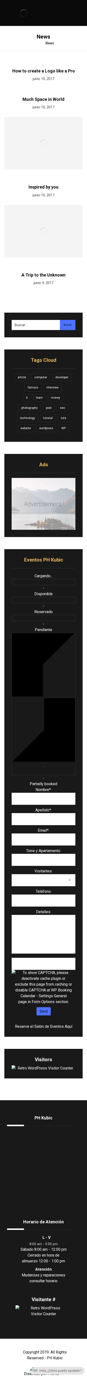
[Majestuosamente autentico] (23, 13)
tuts (63, 418)
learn (39, 397)
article (22, 377)
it (27, 397)
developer (61, 377)
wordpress (46, 428)
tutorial (48, 418)
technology (27, 418)
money (55, 397)
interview (52, 387)
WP (63, 428)
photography (29, 408)
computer (40, 377)
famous (33, 387)
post (49, 408)
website (26, 428)
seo (62, 408)
